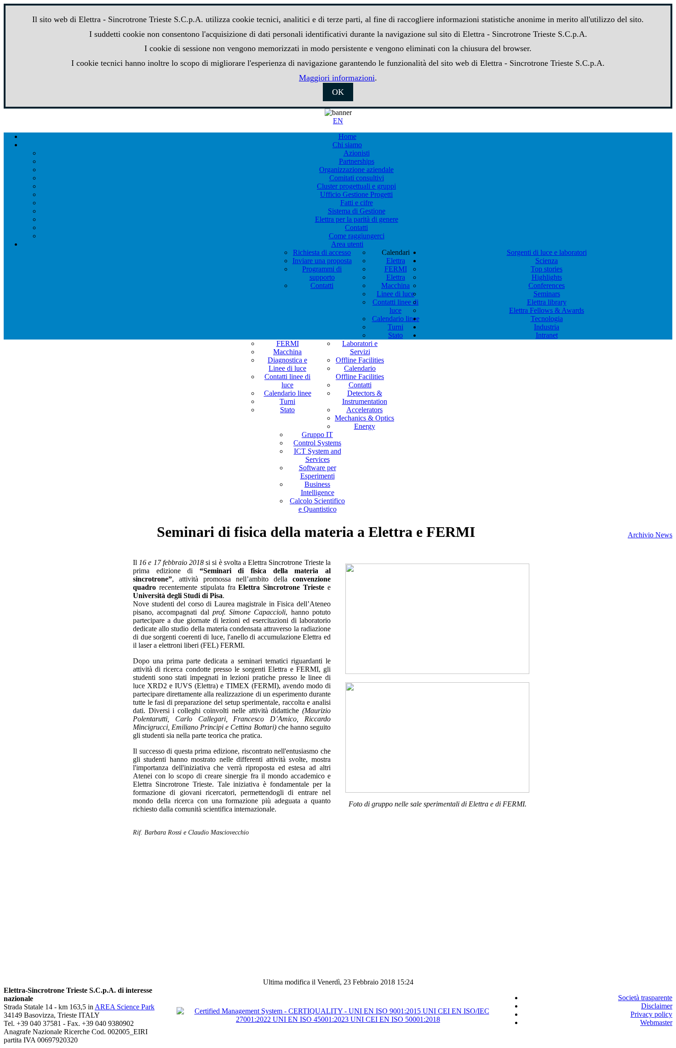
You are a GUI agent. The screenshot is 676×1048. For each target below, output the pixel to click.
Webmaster (656, 1022)
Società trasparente (645, 998)
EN (338, 121)
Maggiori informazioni (337, 77)
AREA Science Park (125, 1007)
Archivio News (650, 535)
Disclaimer (656, 1006)
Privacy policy (651, 1014)
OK (338, 92)
